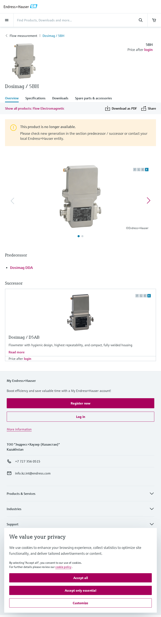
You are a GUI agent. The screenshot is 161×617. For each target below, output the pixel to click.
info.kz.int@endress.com (33, 473)
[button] (80, 403)
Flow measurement (23, 36)
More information (19, 429)
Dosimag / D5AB (24, 337)
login (148, 49)
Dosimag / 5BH (53, 36)
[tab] (13, 98)
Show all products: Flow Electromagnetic (34, 108)
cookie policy (63, 567)
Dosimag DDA (21, 267)
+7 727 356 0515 (27, 461)
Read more (17, 352)
